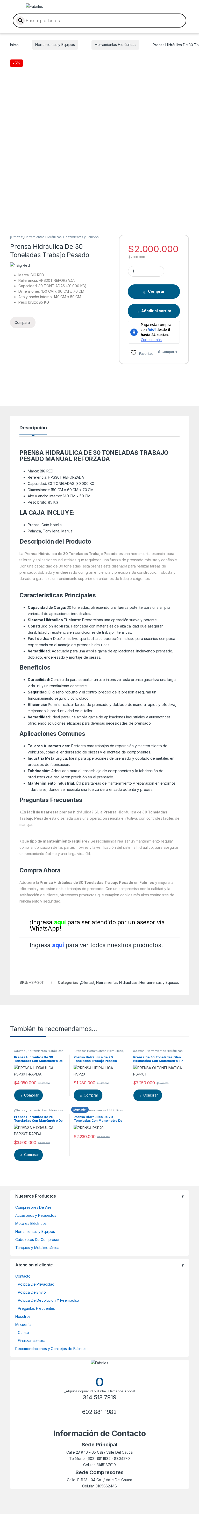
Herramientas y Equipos (55, 44)
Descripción (33, 427)
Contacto (23, 1276)
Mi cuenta (23, 1324)
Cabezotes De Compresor (37, 1239)
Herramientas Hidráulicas (115, 44)
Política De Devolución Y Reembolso (48, 1300)
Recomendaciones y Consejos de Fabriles (51, 1348)
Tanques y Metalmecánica (37, 1247)
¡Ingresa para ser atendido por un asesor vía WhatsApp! (97, 925)
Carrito (23, 1332)
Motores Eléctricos (30, 1223)
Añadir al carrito (156, 311)
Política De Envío (32, 1292)
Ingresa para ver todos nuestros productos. (96, 945)
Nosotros (23, 1316)
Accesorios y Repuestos (35, 1215)
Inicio (14, 44)
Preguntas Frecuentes (36, 1308)
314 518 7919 (99, 1397)
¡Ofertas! (16, 237)
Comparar (169, 352)
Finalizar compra (31, 1340)
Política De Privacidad (36, 1284)
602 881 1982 (99, 1411)
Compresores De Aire (33, 1207)
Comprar (156, 291)
